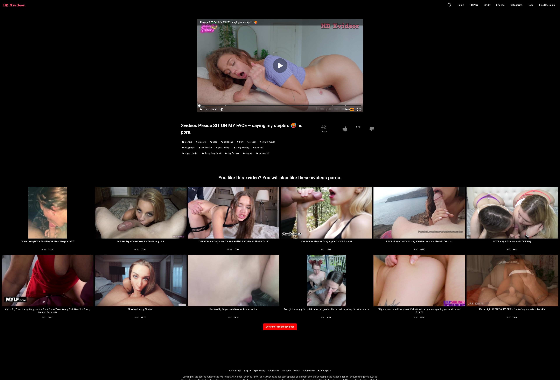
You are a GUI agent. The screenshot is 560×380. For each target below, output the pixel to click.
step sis (248, 153)
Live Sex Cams (547, 5)
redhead (259, 147)
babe (214, 142)
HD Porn (474, 5)
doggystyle (189, 147)
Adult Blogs (235, 370)
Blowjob (188, 142)
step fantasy (233, 153)
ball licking (228, 142)
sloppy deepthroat (212, 153)
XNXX (487, 5)
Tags (530, 5)
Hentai (297, 370)
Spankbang (259, 370)
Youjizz (247, 370)
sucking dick (264, 153)
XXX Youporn (324, 370)
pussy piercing (242, 147)
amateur (202, 142)
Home (460, 5)
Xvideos (500, 5)
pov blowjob (206, 147)
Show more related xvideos (280, 326)
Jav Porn (286, 370)
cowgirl (252, 142)
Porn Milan (273, 370)
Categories (516, 5)
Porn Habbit (309, 370)
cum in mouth (268, 142)
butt (241, 142)
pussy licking (224, 147)
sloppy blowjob (191, 153)
